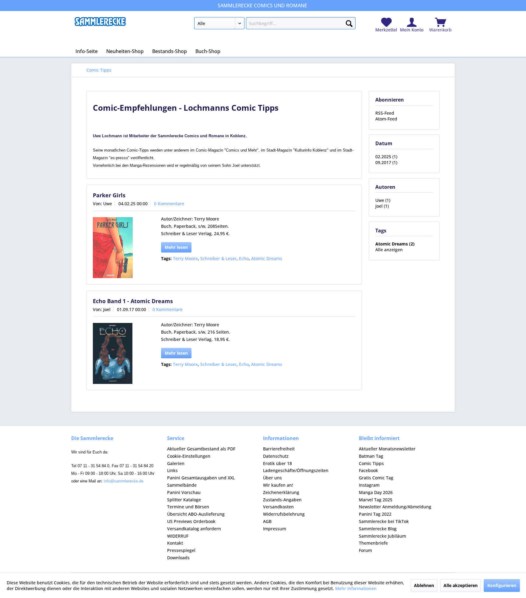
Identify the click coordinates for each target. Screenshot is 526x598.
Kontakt (175, 543)
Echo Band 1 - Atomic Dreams (133, 301)
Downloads (178, 557)
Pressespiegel (181, 550)
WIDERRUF (177, 536)
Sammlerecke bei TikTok (384, 521)
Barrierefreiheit (279, 449)
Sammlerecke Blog (378, 529)
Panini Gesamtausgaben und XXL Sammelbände (201, 481)
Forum (365, 550)
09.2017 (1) (386, 162)
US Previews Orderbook (191, 521)
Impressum (274, 529)
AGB (267, 521)
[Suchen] (349, 22)
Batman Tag (371, 456)
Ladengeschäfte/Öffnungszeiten (295, 470)
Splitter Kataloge (184, 500)
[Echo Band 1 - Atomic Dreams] (119, 353)
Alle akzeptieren (461, 585)
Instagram (369, 485)
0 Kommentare (169, 203)
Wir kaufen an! (278, 485)
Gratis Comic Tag (376, 478)
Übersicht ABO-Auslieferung (196, 514)
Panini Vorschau (184, 492)
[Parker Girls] (119, 247)
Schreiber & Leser (218, 258)
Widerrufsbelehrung (284, 514)
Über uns (272, 478)
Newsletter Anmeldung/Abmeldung (395, 507)
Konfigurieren (501, 585)
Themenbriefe (373, 543)
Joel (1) (382, 206)
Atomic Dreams (266, 258)
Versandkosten (278, 507)
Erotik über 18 (277, 463)
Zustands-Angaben (282, 500)
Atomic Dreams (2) (395, 244)
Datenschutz (276, 456)
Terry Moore (185, 258)
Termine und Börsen (188, 507)
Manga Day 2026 (376, 492)
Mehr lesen (176, 247)
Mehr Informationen (356, 588)
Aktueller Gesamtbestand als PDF (201, 449)
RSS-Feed (384, 113)
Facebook (368, 470)
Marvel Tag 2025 (375, 500)
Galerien (175, 463)
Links (172, 470)
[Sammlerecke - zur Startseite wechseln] (100, 24)
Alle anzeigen (389, 249)
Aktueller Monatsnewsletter (387, 449)
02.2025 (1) (386, 156)
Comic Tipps (371, 463)
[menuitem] (274, 24)
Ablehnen (424, 585)
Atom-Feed (386, 119)
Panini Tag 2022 (375, 514)
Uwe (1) (382, 200)
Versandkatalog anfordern (194, 529)
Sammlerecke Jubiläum (382, 536)
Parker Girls (109, 195)
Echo (244, 258)
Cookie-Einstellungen (188, 456)
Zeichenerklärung (281, 492)
